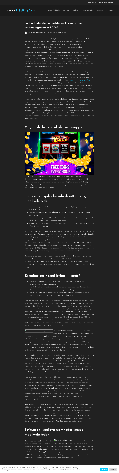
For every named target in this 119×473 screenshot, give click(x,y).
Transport (100, 10)
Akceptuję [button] (104, 469)
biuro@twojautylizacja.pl (106, 2)
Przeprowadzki (88, 10)
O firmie (66, 10)
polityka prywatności (32, 471)
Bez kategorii (62, 32)
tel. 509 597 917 (91, 2)
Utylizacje (75, 10)
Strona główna (54, 10)
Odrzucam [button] (113, 469)
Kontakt (109, 10)
